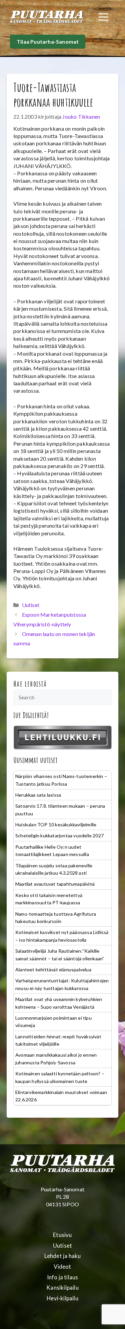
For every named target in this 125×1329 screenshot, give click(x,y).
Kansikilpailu (62, 1287)
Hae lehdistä (30, 684)
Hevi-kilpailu (62, 1298)
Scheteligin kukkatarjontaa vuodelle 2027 (59, 835)
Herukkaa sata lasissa (38, 795)
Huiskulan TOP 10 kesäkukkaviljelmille (55, 824)
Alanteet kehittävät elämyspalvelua (53, 969)
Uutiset (30, 605)
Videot (62, 1266)
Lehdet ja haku (62, 1256)
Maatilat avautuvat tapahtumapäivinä (55, 884)
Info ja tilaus (62, 1277)
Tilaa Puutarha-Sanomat (48, 41)
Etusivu (62, 1235)
